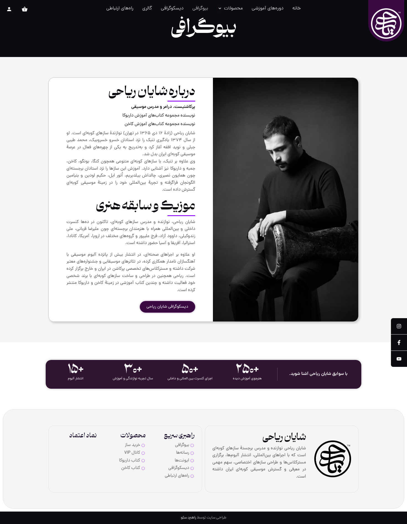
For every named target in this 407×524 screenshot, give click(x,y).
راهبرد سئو (188, 517)
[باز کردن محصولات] (219, 8)
